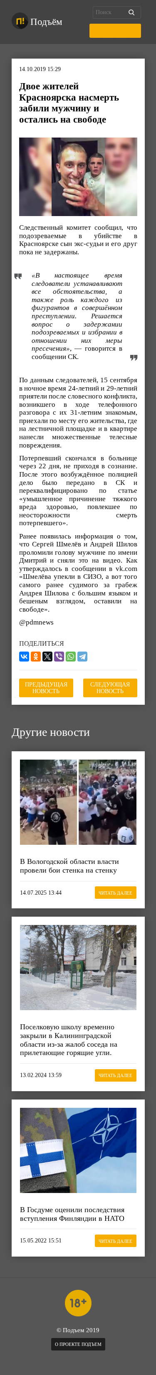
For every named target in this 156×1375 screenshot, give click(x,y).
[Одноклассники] (36, 657)
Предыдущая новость (46, 687)
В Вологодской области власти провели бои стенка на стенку (69, 865)
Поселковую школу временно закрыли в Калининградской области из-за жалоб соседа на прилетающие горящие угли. (68, 1040)
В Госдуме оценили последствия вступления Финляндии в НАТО (72, 1213)
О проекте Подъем (78, 1344)
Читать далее (115, 892)
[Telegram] (82, 657)
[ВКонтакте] (24, 657)
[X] (47, 657)
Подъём (46, 22)
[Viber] (59, 657)
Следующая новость (110, 687)
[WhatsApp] (71, 657)
